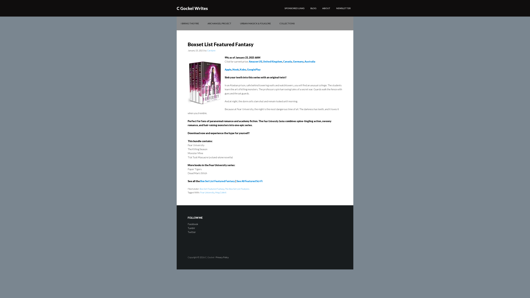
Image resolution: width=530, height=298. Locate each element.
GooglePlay (254, 69)
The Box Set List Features (237, 188)
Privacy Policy (222, 257)
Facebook (193, 224)
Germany (298, 61)
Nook (235, 69)
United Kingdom (272, 61)
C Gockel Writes (192, 8)
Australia (309, 61)
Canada (287, 61)
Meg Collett (220, 192)
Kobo (243, 69)
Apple (228, 69)
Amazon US (255, 61)
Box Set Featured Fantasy (212, 188)
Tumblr (191, 228)
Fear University (207, 192)
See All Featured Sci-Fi (250, 181)
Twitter (192, 232)
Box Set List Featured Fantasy (217, 181)
